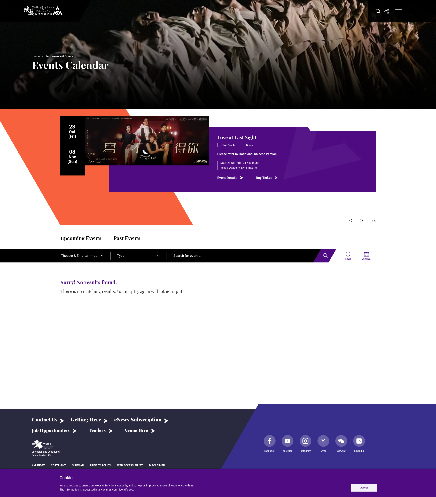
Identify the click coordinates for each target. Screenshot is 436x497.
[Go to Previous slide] (361, 220)
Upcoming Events (81, 238)
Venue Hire (136, 430)
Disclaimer (157, 465)
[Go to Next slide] (350, 220)
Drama (249, 145)
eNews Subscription (138, 419)
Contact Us (44, 419)
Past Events (127, 238)
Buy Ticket (264, 177)
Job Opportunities (50, 430)
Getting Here (86, 419)
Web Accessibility (130, 465)
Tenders (97, 430)
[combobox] (82, 255)
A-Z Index (38, 465)
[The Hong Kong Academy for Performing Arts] (43, 11)
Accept (364, 487)
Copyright (58, 465)
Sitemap (78, 465)
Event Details (227, 177)
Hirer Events (228, 145)
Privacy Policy (100, 465)
